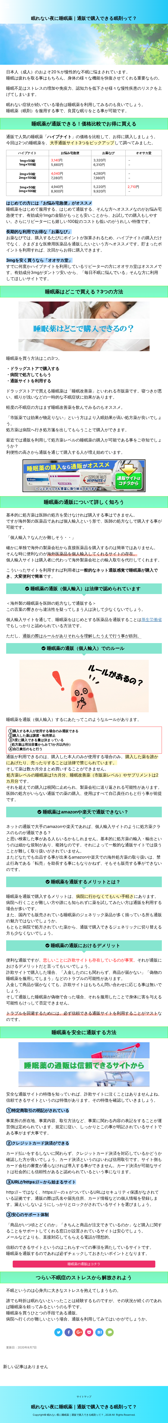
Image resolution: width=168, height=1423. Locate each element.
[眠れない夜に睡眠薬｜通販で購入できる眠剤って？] (99, 1332)
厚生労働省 (151, 619)
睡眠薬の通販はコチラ (84, 1264)
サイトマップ (84, 1396)
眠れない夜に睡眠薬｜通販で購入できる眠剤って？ (84, 18)
